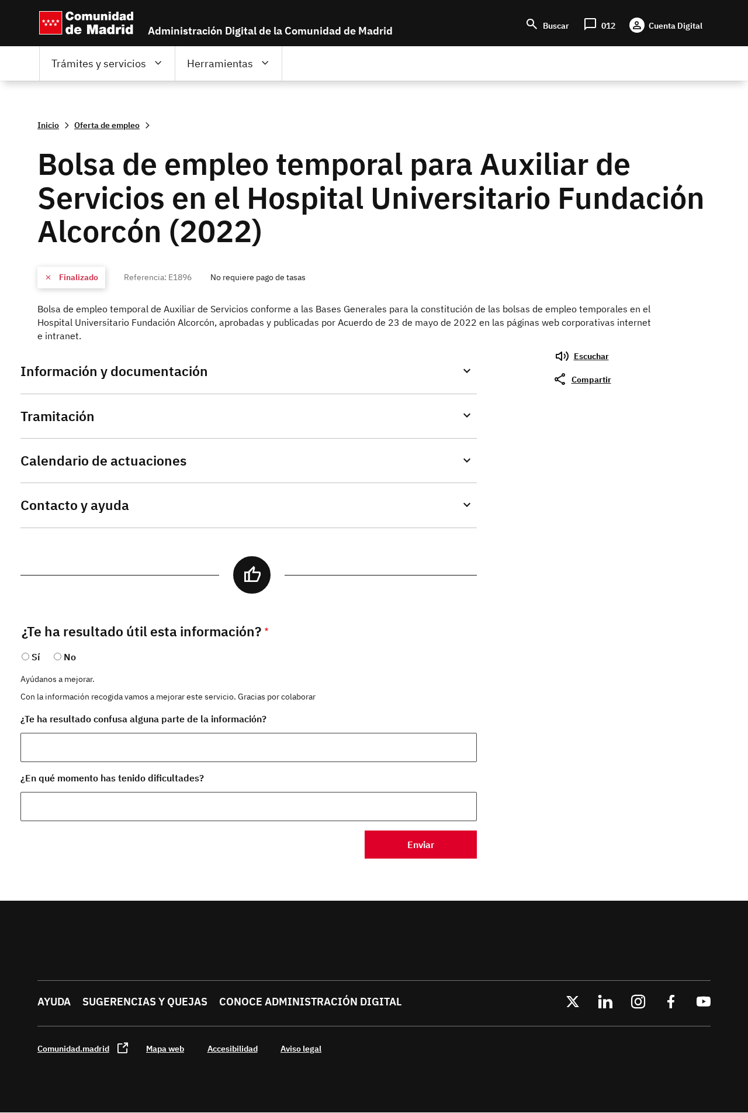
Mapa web (165, 1048)
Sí (36, 657)
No (70, 657)
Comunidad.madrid (73, 1048)
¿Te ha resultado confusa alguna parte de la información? (143, 719)
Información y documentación (114, 371)
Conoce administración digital (310, 1001)
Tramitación (57, 416)
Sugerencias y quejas (144, 1001)
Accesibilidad (232, 1048)
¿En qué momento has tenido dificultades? (112, 778)
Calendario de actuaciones (103, 460)
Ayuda (54, 1001)
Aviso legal (300, 1048)
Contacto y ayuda (74, 505)
